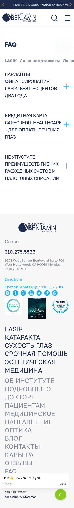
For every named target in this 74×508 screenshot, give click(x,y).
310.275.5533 (20, 251)
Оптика (18, 430)
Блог (13, 438)
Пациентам (25, 405)
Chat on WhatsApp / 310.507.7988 (34, 287)
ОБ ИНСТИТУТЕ (29, 380)
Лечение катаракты (40, 60)
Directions (14, 279)
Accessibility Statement (21, 496)
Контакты (22, 446)
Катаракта (22, 337)
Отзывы (18, 463)
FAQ (11, 471)
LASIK (11, 60)
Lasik (14, 329)
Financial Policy (16, 491)
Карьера (19, 455)
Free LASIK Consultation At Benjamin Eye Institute (38, 5)
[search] (54, 18)
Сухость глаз (28, 345)
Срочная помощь (36, 353)
